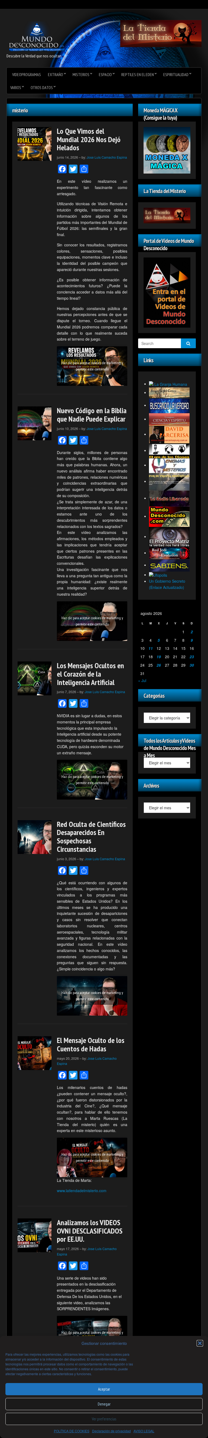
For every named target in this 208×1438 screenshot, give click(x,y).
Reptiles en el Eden (137, 74)
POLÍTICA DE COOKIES (71, 1431)
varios (15, 87)
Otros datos (42, 87)
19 (159, 656)
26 (159, 665)
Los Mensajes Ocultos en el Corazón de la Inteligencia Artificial (90, 673)
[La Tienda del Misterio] (161, 33)
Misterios (81, 74)
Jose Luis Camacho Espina (107, 157)
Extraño (55, 74)
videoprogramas (26, 74)
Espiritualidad (175, 74)
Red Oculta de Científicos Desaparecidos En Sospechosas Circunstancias (91, 836)
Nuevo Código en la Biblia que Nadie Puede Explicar (91, 414)
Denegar (104, 1404)
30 (192, 665)
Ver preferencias (104, 1418)
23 (192, 656)
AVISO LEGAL (144, 1431)
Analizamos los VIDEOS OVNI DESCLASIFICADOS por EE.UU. (89, 1230)
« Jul (142, 680)
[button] (200, 1343)
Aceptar (104, 1389)
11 (150, 648)
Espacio (105, 74)
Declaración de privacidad (111, 1431)
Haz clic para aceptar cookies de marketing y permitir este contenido (92, 365)
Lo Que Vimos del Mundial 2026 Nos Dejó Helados (89, 139)
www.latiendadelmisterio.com (81, 1190)
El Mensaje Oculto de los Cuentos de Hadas (90, 1044)
